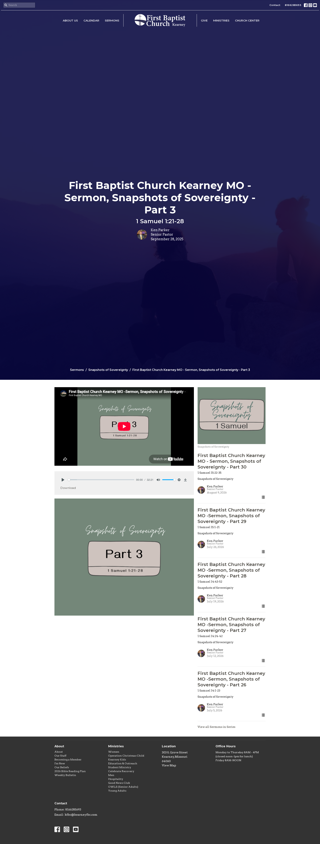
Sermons (112, 20)
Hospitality (115, 778)
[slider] (101, 479)
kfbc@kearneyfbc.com (81, 814)
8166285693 (293, 5)
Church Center (247, 20)
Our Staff (60, 755)
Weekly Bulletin (65, 775)
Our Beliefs (61, 767)
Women (113, 751)
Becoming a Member (67, 759)
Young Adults (117, 790)
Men (111, 775)
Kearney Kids (117, 759)
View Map (169, 765)
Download (68, 488)
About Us (70, 20)
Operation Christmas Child (126, 755)
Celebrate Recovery (121, 771)
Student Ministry (119, 767)
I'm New (59, 763)
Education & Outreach (122, 763)
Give (204, 20)
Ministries (221, 20)
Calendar (91, 20)
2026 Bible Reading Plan (70, 771)
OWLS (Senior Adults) (123, 786)
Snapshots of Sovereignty (108, 370)
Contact (274, 5)
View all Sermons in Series (216, 727)
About (58, 751)
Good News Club (119, 782)
